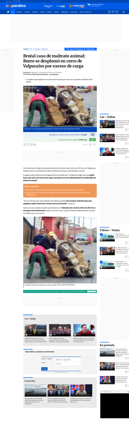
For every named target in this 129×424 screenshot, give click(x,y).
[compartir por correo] (90, 144)
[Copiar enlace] (94, 144)
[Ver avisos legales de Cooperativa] (109, 14)
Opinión (49, 12)
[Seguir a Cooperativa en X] (17, 1)
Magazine (19, 12)
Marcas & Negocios (85, 12)
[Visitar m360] (113, 14)
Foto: (26, 87)
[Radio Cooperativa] (76, 6)
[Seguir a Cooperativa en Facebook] (14, 1)
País (12, 12)
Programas (73, 12)
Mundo (42, 12)
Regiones (35, 12)
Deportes (27, 12)
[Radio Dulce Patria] (47, 6)
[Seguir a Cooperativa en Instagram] (19, 1)
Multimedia (64, 12)
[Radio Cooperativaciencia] (60, 6)
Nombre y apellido (46, 358)
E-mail (43, 362)
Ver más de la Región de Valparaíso (81, 49)
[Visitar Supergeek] (116, 14)
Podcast (56, 12)
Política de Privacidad (61, 372)
